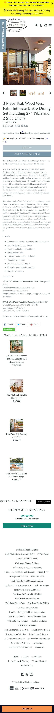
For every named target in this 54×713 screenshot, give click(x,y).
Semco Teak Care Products (20, 647)
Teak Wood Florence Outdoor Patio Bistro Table (24, 281)
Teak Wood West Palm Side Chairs (18, 302)
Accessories (38, 643)
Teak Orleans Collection (16, 634)
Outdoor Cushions (39, 620)
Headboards (40, 647)
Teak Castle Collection (27, 625)
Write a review (27, 525)
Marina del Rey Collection (39, 638)
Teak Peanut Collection (38, 634)
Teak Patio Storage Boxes (27, 607)
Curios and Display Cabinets (27, 563)
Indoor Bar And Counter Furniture (27, 567)
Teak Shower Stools (16, 616)
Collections (36, 656)
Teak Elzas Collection (41, 629)
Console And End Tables (27, 558)
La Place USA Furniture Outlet (29, 682)
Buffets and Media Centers (27, 549)
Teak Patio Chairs (41, 585)
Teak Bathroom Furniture (17, 620)
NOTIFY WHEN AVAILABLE (27, 154)
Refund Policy (27, 665)
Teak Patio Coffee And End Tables (27, 594)
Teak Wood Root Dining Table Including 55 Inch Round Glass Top (17, 358)
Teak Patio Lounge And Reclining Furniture (27, 612)
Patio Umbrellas (37, 576)
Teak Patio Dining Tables (38, 603)
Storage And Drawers (19, 576)
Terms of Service (39, 661)
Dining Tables (43, 572)
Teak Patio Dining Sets (15, 603)
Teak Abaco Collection (20, 643)
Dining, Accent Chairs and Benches (19, 572)
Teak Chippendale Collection (16, 629)
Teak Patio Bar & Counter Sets (18, 585)
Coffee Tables (43, 554)
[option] (13, 93)
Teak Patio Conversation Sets (27, 598)
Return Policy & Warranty (18, 661)
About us (25, 656)
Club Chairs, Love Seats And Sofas (19, 554)
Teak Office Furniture (37, 616)
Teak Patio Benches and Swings (27, 589)
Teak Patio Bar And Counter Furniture (27, 580)
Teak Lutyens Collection (14, 638)
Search (15, 656)
